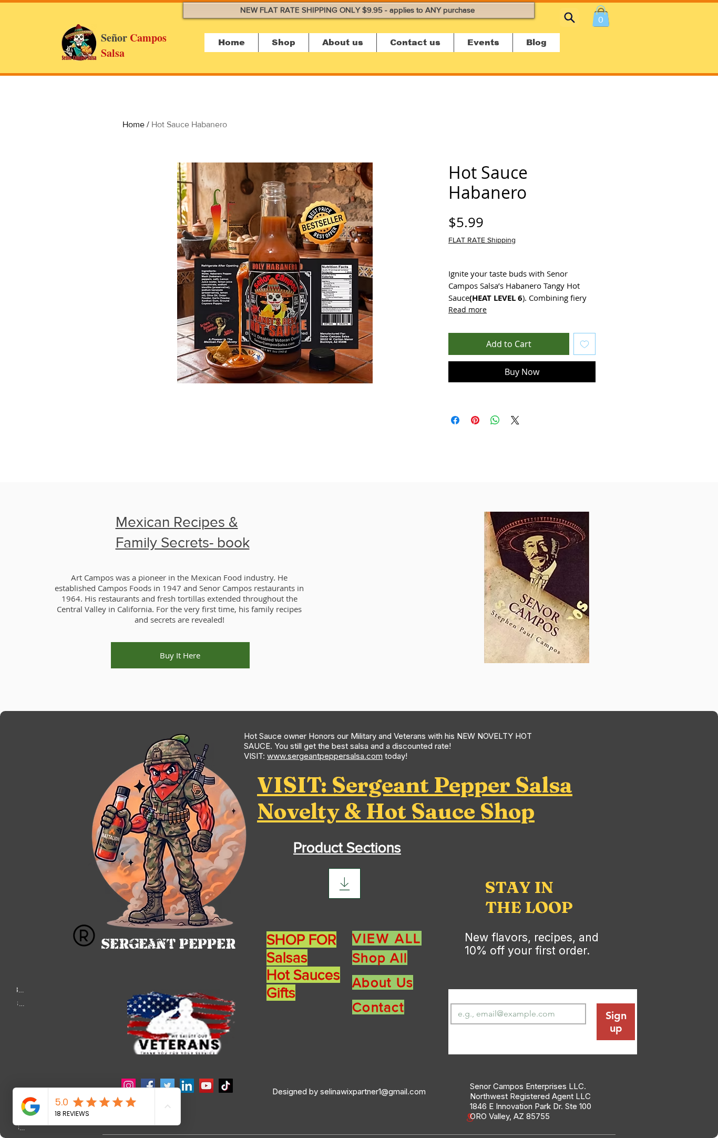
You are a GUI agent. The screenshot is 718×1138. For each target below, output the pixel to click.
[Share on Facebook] (455, 420)
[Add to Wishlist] (584, 344)
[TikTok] (226, 1086)
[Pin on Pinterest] (475, 420)
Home (133, 124)
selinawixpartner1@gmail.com (373, 1091)
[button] (601, 16)
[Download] (345, 883)
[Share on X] (515, 420)
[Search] (569, 17)
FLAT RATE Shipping (482, 240)
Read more (467, 309)
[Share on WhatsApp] (495, 420)
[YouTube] (206, 1086)
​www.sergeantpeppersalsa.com (325, 756)
